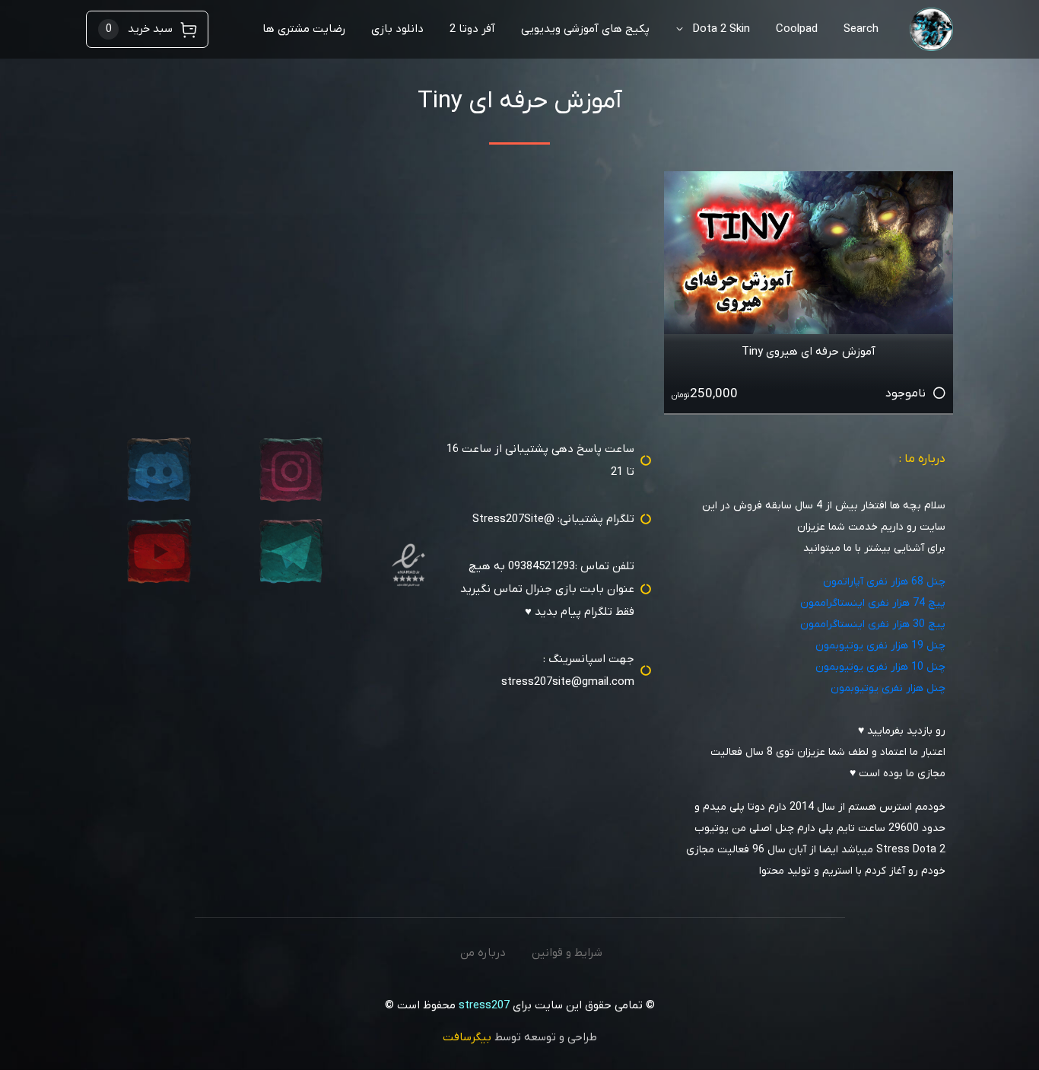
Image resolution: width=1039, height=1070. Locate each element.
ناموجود (905, 393)
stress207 (484, 1005)
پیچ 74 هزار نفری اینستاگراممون (872, 603)
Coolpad (797, 29)
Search (861, 29)
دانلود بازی (397, 29)
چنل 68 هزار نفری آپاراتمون (884, 582)
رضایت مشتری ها (303, 29)
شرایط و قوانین (567, 952)
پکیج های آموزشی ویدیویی (585, 29)
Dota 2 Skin (721, 29)
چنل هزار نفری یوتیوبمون (888, 688)
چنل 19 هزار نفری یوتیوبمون (880, 645)
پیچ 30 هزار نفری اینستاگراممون (872, 624)
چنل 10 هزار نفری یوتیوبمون (880, 667)
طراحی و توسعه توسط (520, 1037)
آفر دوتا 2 (472, 29)
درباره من (483, 952)
